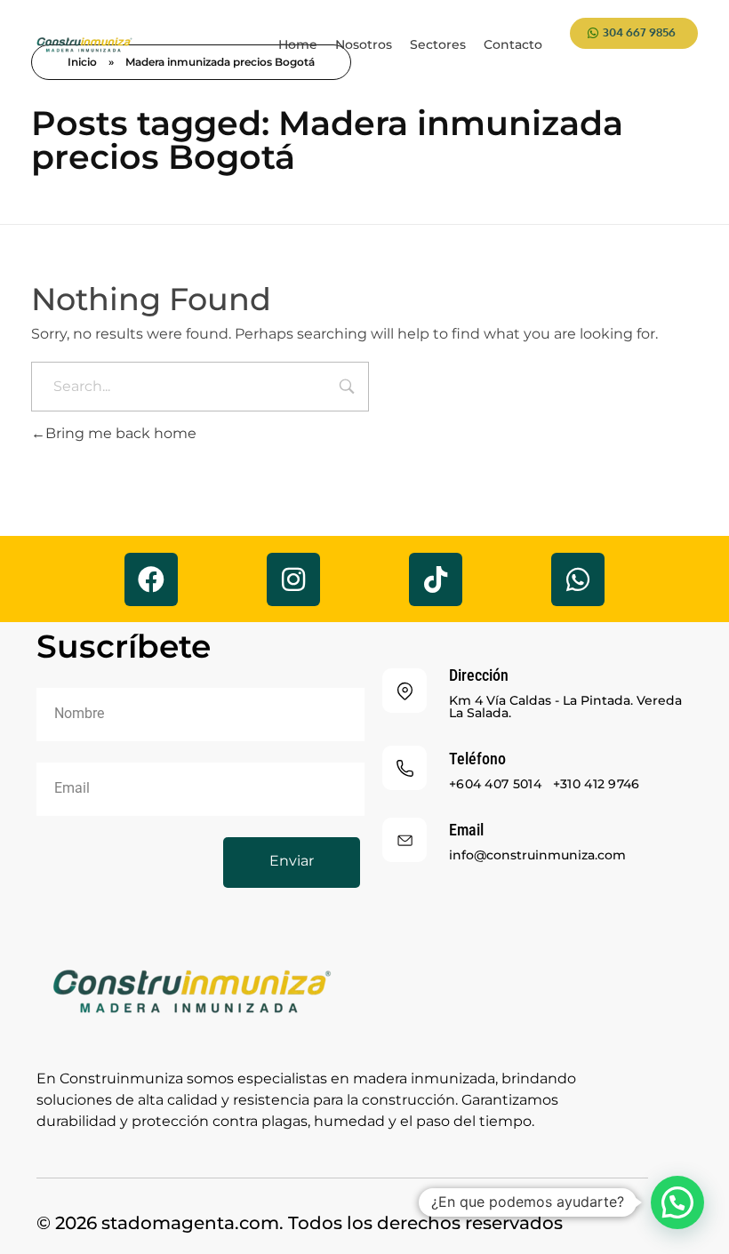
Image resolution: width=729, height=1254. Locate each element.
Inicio (82, 61)
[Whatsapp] (578, 579)
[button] (677, 1202)
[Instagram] (293, 579)
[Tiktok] (435, 579)
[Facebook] (151, 579)
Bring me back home (120, 433)
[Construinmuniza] (84, 45)
